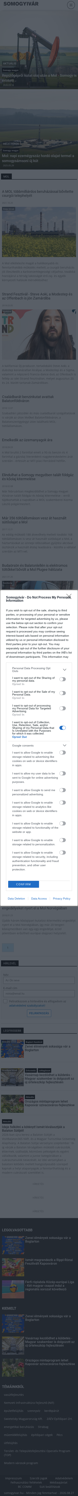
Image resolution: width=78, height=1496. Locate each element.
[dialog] (39, 748)
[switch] (62, 679)
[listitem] (39, 669)
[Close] (70, 597)
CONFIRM (23, 884)
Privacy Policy (61, 898)
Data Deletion (16, 898)
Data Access (39, 898)
